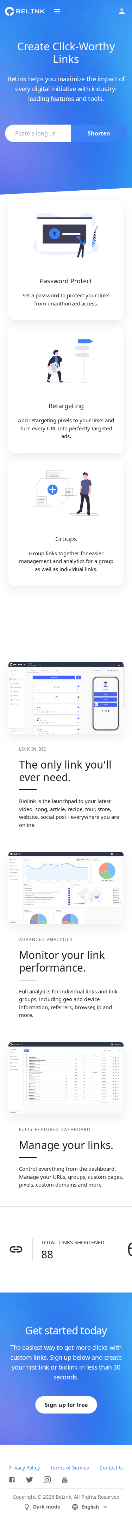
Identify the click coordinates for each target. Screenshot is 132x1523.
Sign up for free (66, 1405)
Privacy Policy (24, 1467)
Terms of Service (69, 1467)
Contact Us (112, 1467)
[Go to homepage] (25, 11)
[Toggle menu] (57, 11)
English (90, 1506)
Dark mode (46, 1506)
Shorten (99, 133)
